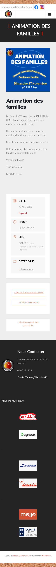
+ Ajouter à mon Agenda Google (28, 292)
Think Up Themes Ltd (22, 556)
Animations (27, 269)
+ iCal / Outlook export (29, 302)
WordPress (46, 556)
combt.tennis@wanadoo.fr (32, 377)
